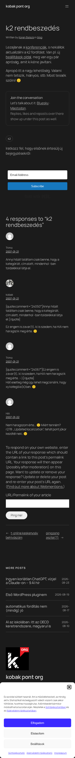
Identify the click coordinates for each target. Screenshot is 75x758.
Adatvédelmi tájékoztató (39, 753)
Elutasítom (37, 733)
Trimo (9, 247)
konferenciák (36, 47)
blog (39, 37)
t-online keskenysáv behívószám (22, 535)
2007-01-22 (12, 417)
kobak (9, 294)
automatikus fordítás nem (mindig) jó (26, 608)
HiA (8, 413)
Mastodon (18, 108)
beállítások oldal (18, 57)
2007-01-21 (12, 251)
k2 (9, 138)
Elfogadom (37, 722)
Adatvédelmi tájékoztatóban (21, 710)
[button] (69, 687)
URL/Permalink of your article (28, 495)
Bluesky (42, 103)
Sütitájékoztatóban (56, 707)
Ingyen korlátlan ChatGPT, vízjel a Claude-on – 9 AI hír (31, 581)
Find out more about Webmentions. (35, 486)
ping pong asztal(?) (52, 535)
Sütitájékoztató (16, 753)
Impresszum (60, 753)
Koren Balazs (26, 37)
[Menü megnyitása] (67, 6)
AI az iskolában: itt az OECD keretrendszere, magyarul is (28, 624)
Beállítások (37, 744)
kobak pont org (18, 6)
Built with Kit (37, 196)
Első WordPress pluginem (26, 595)
